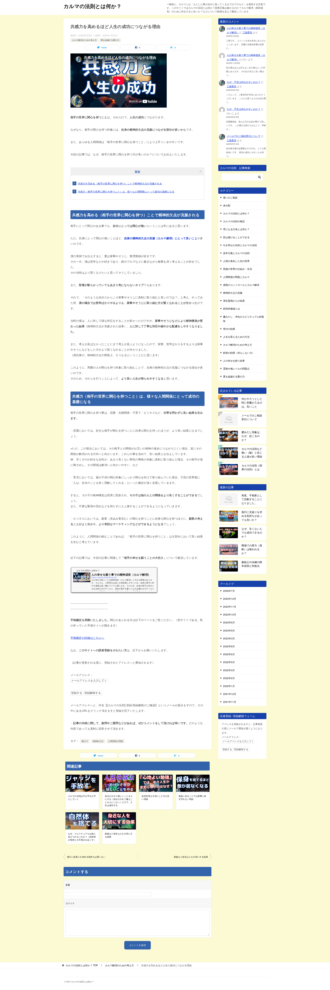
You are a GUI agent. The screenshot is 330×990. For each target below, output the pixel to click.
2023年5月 (229, 630)
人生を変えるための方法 (236, 336)
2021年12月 (229, 694)
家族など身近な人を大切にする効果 (119, 835)
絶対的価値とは (231, 308)
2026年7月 (229, 590)
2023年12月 (229, 598)
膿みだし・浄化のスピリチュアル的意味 (243, 319)
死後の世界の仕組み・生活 (237, 269)
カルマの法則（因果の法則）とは (251, 467)
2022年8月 (229, 646)
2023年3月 (229, 638)
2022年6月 (229, 654)
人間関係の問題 (115, 741)
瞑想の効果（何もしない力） (238, 352)
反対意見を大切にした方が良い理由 (155, 797)
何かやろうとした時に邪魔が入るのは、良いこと (251, 402)
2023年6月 (229, 622)
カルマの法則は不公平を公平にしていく (82, 797)
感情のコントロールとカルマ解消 (241, 285)
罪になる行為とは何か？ (236, 229)
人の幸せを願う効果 (234, 360)
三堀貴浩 (247, 32)
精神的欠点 (98, 741)
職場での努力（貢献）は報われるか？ (251, 549)
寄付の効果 (229, 329)
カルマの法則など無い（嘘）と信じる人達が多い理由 (251, 452)
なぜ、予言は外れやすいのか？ (243, 82)
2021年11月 (229, 701)
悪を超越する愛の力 (110, 39)
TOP (82, 965)
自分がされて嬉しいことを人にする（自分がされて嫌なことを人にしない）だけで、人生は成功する (119, 800)
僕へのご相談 (230, 197)
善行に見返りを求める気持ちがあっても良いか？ (251, 515)
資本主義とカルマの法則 (236, 253)
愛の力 (85, 741)
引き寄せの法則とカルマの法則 (240, 245)
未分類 (226, 205)
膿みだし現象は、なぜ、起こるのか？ (251, 436)
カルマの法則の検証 (234, 221)
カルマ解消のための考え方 (84, 39)
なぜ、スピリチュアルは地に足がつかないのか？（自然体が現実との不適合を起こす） (82, 836)
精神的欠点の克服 (232, 292)
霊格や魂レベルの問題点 (236, 368)
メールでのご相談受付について (243, 136)
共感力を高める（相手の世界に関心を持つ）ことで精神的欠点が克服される (120, 183)
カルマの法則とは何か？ (93, 6)
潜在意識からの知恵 (234, 300)
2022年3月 (229, 670)
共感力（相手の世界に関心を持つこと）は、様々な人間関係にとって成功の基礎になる (126, 191)
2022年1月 (229, 686)
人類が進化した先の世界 (236, 261)
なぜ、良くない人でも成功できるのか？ (251, 532)
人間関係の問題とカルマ (236, 277)
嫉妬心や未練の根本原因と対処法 (251, 564)
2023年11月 (229, 606)
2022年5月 (229, 662)
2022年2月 (229, 678)
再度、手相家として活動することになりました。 (251, 499)
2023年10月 (229, 614)
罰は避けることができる (236, 237)
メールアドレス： (81, 675)
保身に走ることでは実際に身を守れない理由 (192, 797)
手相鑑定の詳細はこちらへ (87, 638)
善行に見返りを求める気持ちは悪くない (86, 856)
